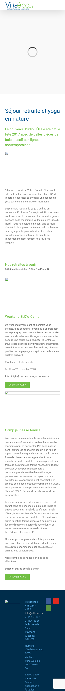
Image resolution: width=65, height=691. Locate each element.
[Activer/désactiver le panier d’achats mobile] (52, 5)
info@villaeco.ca (34, 613)
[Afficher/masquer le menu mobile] (58, 5)
